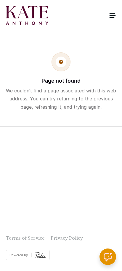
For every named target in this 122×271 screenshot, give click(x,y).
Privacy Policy (67, 238)
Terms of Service (25, 238)
